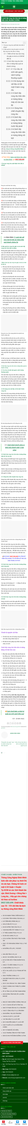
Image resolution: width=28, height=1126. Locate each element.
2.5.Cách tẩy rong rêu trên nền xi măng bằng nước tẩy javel (18, 121)
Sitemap (5, 1101)
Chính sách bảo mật (8, 1088)
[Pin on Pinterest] (18, 723)
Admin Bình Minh (16, 24)
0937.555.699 (7, 903)
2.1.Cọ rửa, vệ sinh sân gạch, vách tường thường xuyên (17, 73)
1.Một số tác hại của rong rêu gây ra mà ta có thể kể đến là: (15, 56)
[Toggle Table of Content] (23, 43)
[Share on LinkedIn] (20, 723)
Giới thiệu (5, 1094)
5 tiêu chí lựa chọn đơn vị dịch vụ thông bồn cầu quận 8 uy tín (21, 744)
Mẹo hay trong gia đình (15, 726)
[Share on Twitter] (13, 723)
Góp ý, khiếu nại (7, 1091)
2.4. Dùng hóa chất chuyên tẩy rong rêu (17, 111)
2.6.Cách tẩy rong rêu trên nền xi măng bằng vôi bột (18, 133)
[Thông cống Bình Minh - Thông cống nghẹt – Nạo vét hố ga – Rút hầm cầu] (14, 6)
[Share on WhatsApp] (8, 723)
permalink (3, 728)
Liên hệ (5, 1097)
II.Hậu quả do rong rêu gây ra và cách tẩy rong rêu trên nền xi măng (13, 50)
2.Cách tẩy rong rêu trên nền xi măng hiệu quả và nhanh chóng (15, 63)
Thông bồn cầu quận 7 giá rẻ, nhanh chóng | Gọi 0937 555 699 (7, 744)
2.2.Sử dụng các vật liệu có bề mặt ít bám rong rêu (17, 85)
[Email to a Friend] (15, 723)
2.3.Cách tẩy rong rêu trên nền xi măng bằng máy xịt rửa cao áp (18, 99)
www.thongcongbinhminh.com (16, 1077)
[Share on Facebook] (10, 723)
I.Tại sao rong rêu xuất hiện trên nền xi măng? (13, 46)
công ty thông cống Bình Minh (14, 149)
